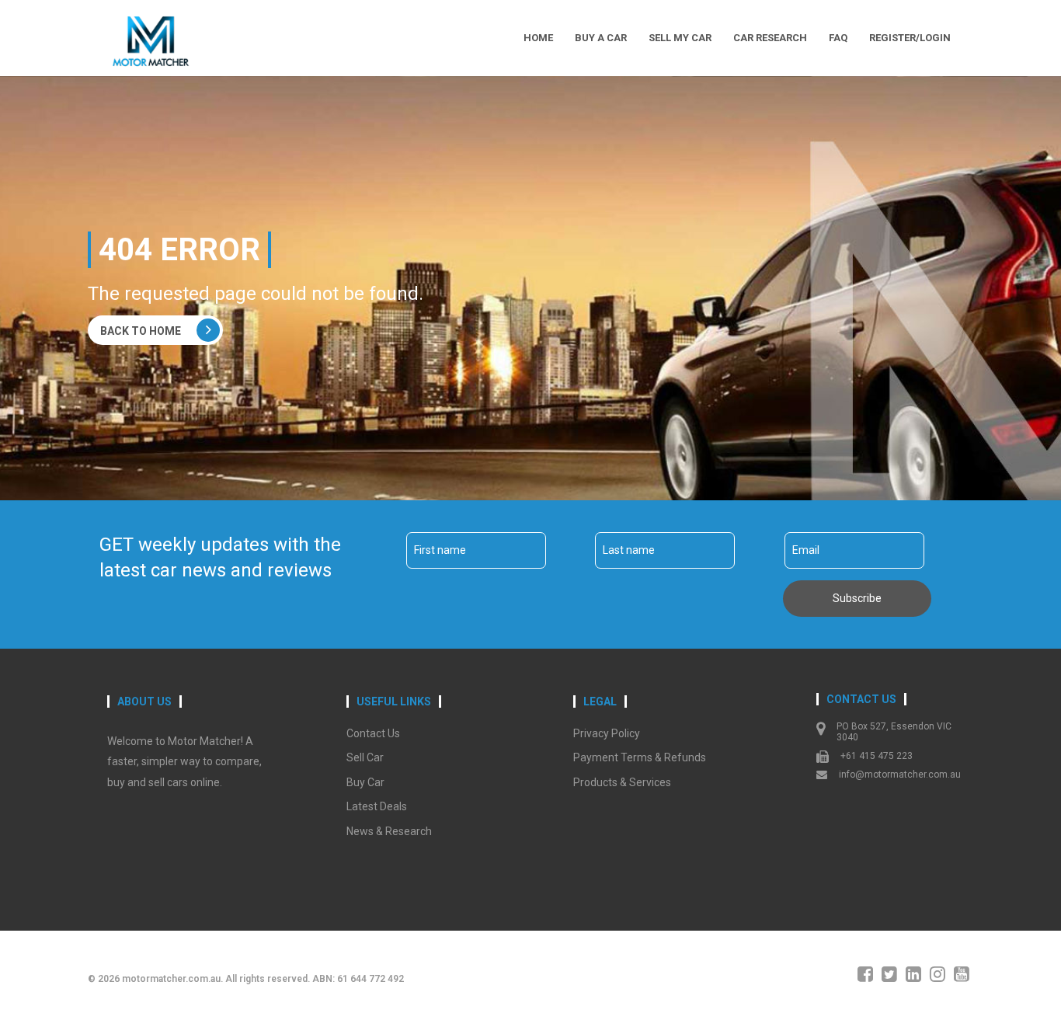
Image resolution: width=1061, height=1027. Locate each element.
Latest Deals (376, 806)
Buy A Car (601, 38)
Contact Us (373, 733)
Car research (770, 38)
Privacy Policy (606, 733)
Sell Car (365, 757)
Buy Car (365, 782)
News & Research (389, 831)
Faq (838, 38)
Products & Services (622, 782)
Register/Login (910, 38)
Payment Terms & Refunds (639, 757)
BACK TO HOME (140, 331)
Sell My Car (680, 38)
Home (538, 38)
